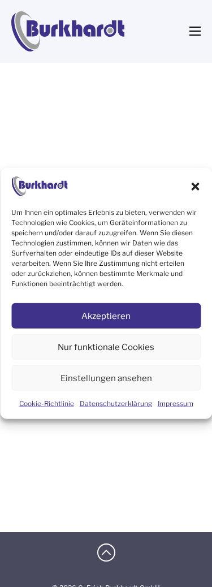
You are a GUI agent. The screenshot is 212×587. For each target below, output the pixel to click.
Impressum (175, 403)
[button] (195, 186)
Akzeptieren (106, 316)
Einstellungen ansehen (106, 378)
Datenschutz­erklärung (116, 403)
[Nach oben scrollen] (106, 553)
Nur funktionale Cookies (106, 347)
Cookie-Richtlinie (46, 403)
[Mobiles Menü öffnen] (195, 31)
